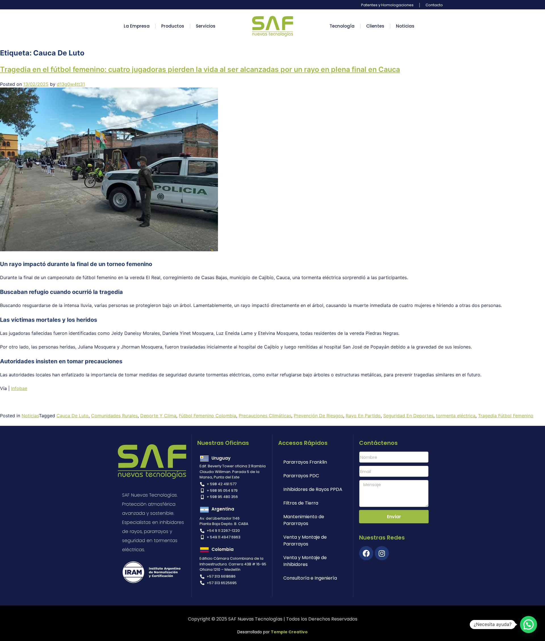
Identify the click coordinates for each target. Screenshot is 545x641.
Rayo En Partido (363, 415)
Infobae (19, 388)
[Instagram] (382, 553)
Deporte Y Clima (158, 415)
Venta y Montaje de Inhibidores (305, 561)
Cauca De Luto (72, 415)
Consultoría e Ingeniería (310, 578)
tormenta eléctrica (455, 415)
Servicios (205, 26)
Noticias (405, 26)
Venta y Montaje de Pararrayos (305, 540)
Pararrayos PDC (301, 475)
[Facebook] (366, 553)
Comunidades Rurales (114, 415)
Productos (172, 26)
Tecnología (342, 26)
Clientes (375, 26)
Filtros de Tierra (300, 503)
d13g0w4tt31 (71, 84)
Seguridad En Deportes (408, 415)
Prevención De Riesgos (318, 415)
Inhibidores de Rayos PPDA (312, 489)
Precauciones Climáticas (265, 415)
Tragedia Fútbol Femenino (505, 415)
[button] (528, 624)
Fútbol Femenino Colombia (207, 415)
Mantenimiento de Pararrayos (303, 520)
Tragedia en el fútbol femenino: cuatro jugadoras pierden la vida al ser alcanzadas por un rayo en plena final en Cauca (200, 69)
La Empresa (137, 26)
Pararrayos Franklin (305, 462)
